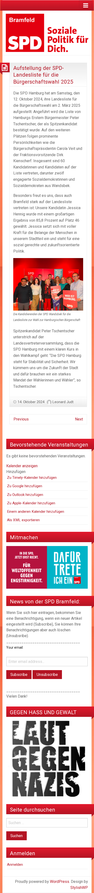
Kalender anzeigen (22, 466)
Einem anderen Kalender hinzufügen (35, 511)
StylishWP (79, 887)
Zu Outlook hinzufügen (25, 495)
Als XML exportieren (23, 520)
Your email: (14, 647)
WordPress (59, 881)
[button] (16, 471)
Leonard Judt (63, 402)
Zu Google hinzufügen (24, 486)
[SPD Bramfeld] (47, 32)
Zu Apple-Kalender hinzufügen (31, 503)
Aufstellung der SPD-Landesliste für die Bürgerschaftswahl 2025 (43, 75)
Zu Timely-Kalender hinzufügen (32, 477)
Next (79, 419)
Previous (21, 419)
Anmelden (15, 864)
